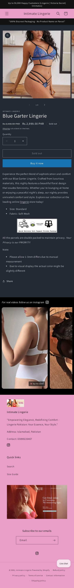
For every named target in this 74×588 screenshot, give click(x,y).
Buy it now (37, 163)
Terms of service (35, 575)
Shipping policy (38, 580)
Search (10, 466)
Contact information (55, 575)
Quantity (7, 134)
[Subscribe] (54, 540)
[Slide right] (44, 105)
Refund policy (59, 570)
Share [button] (10, 281)
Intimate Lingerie (23, 570)
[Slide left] (29, 105)
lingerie (24, 201)
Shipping (6, 128)
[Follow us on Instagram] (47, 302)
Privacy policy (18, 575)
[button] (7, 13)
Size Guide (12, 474)
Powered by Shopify (41, 570)
